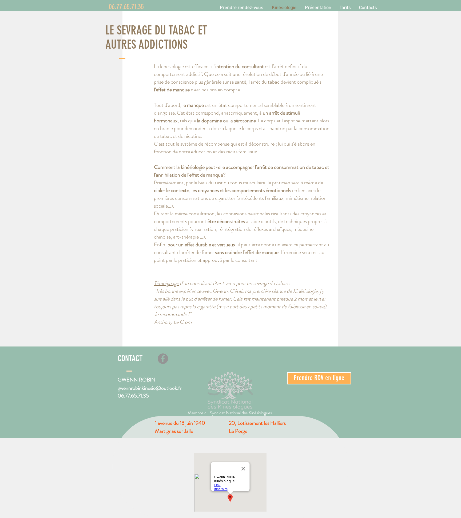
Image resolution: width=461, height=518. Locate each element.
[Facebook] (163, 358)
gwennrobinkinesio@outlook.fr (149, 388)
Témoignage (166, 283)
